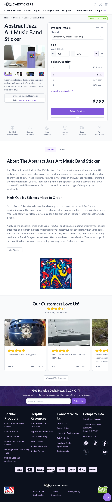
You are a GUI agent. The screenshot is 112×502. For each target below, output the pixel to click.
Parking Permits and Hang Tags (16, 451)
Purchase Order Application (64, 444)
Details (50, 149)
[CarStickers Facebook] (105, 443)
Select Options (78, 111)
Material (55, 32)
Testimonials (63, 451)
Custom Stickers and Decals (14, 425)
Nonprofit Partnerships (68, 433)
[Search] (95, 4)
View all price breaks (60, 91)
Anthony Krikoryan (28, 100)
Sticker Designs (32, 10)
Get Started (14, 250)
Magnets (66, 10)
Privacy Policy (73, 491)
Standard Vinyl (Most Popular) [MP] (68, 37)
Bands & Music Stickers (34, 18)
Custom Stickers (12, 10)
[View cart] (106, 4)
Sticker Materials (39, 446)
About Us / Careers (92, 419)
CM (101, 53)
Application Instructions (42, 431)
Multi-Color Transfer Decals (14, 443)
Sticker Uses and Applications (12, 459)
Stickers (16, 18)
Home (6, 18)
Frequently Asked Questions (39, 425)
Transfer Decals (11, 436)
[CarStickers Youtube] (105, 452)
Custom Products (83, 10)
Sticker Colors (37, 451)
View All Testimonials (56, 378)
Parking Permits (51, 10)
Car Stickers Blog (39, 436)
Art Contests (63, 438)
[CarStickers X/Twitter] (86, 452)
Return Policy (63, 428)
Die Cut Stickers (12, 431)
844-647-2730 (90, 436)
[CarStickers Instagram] (86, 443)
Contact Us (62, 423)
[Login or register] (100, 4)
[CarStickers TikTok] (95, 443)
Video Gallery (37, 441)
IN (96, 53)
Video (62, 149)
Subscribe (78, 401)
